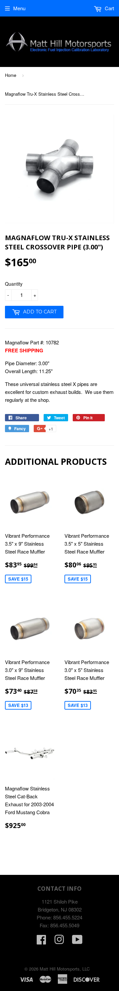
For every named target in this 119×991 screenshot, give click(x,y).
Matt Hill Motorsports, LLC (65, 969)
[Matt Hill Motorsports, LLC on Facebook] (41, 941)
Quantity (13, 283)
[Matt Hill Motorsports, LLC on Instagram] (59, 941)
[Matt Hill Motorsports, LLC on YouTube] (77, 941)
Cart (108, 8)
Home (10, 75)
